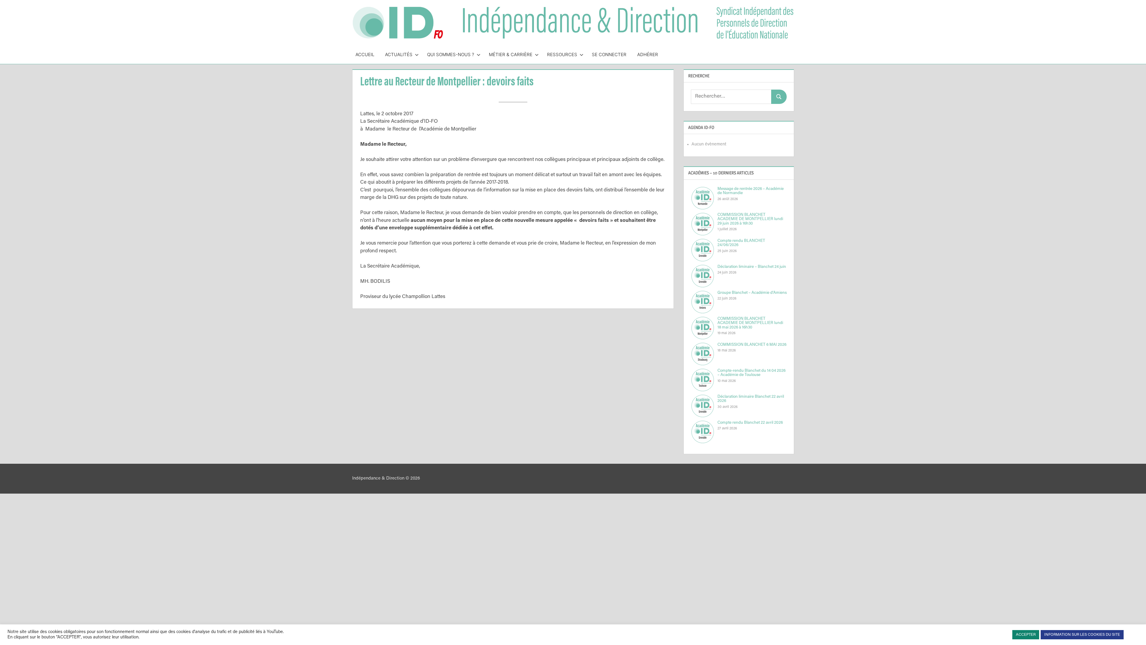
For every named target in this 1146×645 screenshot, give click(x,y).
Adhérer (647, 54)
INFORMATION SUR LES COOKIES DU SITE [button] (1082, 635)
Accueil (364, 54)
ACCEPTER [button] (1026, 635)
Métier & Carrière (510, 54)
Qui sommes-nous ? (450, 54)
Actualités (398, 54)
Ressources (562, 54)
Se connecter (609, 54)
